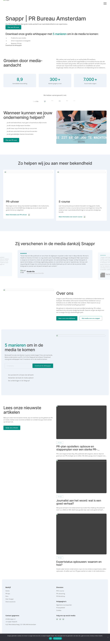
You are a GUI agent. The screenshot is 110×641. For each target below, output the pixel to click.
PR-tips (60, 442)
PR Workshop (60, 596)
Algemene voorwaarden (64, 605)
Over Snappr (10, 599)
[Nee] (108, 637)
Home (7, 591)
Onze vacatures (10, 602)
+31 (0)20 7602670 (11, 622)
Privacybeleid (60, 608)
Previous (4, 266)
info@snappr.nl (10, 619)
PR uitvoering (60, 594)
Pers (7, 596)
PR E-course (60, 591)
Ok (50, 638)
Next (105, 266)
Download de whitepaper (14, 45)
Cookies (58, 610)
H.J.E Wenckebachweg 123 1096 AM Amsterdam (21, 624)
